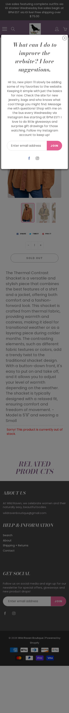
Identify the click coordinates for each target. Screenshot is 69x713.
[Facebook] (29, 158)
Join (54, 146)
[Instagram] (37, 158)
